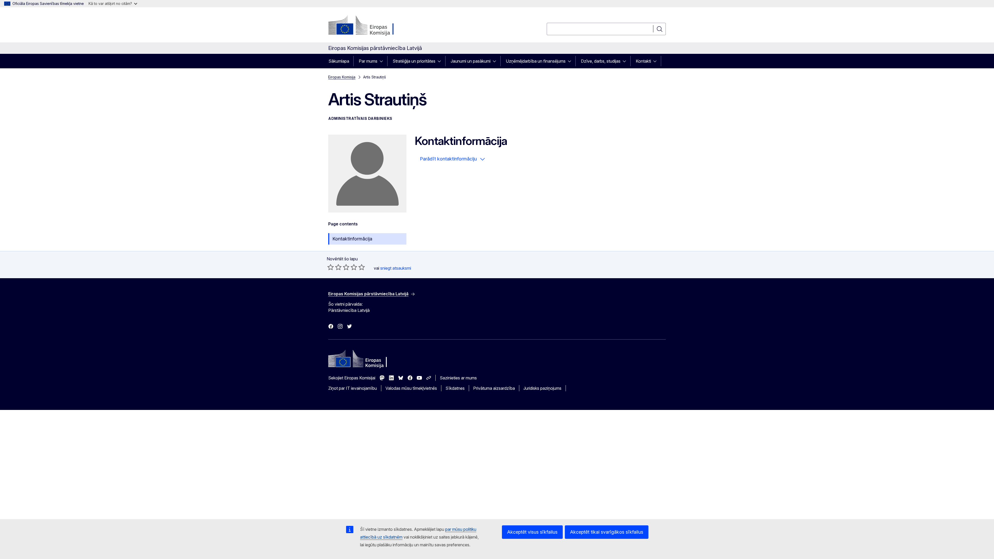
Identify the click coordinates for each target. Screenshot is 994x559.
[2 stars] (334, 267)
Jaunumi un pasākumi (471, 61)
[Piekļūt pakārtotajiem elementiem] (382, 61)
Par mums (368, 61)
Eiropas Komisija (341, 77)
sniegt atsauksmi (395, 268)
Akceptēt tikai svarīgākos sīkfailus (606, 532)
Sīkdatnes (455, 388)
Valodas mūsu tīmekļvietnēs (411, 388)
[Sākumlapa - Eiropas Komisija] (370, 26)
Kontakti (643, 61)
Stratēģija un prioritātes (414, 61)
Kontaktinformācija (352, 238)
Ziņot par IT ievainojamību (352, 388)
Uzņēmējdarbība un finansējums (536, 61)
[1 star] (330, 267)
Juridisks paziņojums (542, 388)
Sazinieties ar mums (458, 377)
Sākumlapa (338, 61)
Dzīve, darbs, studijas (600, 61)
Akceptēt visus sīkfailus (532, 532)
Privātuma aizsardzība (494, 388)
